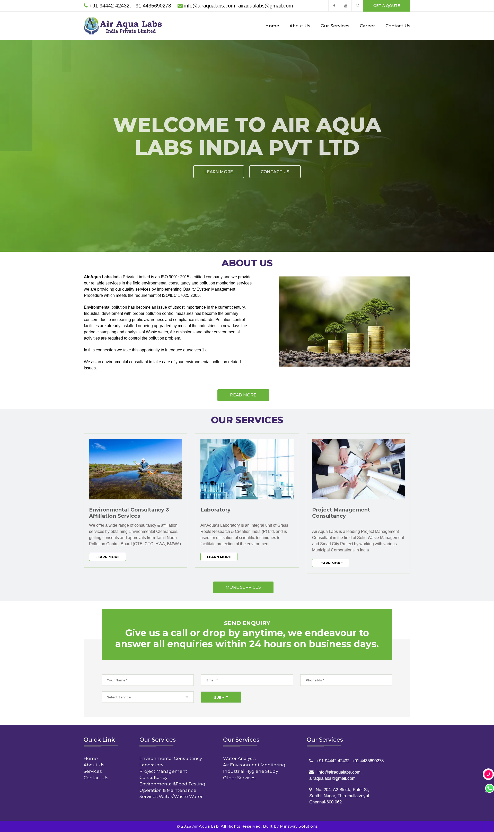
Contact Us (397, 25)
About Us (299, 25)
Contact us (275, 171)
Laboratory (215, 510)
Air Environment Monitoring (254, 764)
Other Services (239, 777)
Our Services (335, 25)
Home (272, 25)
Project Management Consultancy (341, 513)
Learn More (219, 171)
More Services (243, 587)
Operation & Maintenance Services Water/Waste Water (171, 793)
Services (93, 771)
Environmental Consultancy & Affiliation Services (129, 513)
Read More (243, 395)
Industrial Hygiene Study (250, 771)
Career (367, 25)
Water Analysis (239, 758)
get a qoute (386, 5)
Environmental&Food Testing (172, 783)
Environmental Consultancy (170, 758)
